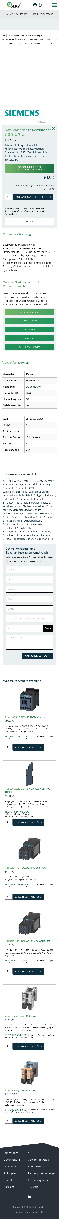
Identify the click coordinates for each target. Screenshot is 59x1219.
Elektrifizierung (41, 484)
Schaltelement (34, 524)
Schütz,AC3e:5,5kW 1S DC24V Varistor (26, 717)
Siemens (45, 535)
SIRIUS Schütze (50, 39)
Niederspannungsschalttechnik (21, 513)
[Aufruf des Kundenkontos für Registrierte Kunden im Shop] (35, 5)
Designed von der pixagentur (29, 1212)
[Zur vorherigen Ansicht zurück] (54, 131)
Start (4, 35)
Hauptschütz (35, 491)
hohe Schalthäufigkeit (31, 495)
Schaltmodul (43, 531)
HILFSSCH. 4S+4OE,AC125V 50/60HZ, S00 (28, 941)
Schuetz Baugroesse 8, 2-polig (20, 1015)
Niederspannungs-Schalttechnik (29, 39)
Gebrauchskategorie (14, 491)
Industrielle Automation (16, 499)
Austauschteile (45, 481)
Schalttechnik (10, 535)
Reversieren (46, 513)
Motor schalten (36, 506)
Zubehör (31, 538)
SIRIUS (6, 538)
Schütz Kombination (23, 517)
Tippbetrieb (18, 538)
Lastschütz (20, 506)
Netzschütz (34, 510)
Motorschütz (20, 510)
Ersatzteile (9, 488)
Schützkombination (14, 524)
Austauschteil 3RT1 (25, 481)
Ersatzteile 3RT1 (25, 488)
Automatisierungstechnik (17, 484)
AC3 (5, 481)
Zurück (29, 221)
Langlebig (41, 502)
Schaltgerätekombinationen (19, 531)
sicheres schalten (29, 535)
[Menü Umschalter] (55, 5)
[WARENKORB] (40, 5)
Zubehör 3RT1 (45, 538)
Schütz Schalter (45, 517)
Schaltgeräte (24, 528)
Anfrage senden (37, 655)
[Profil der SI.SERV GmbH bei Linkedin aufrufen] (29, 1196)
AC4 (11, 481)
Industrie (50, 495)
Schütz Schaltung (13, 520)
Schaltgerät (9, 528)
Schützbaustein (32, 520)
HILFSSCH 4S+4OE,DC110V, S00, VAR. (25, 867)
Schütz (7, 517)
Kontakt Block (27, 502)
